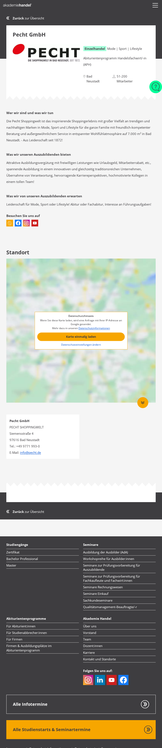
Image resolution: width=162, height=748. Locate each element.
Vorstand (89, 633)
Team (87, 639)
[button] (155, 5)
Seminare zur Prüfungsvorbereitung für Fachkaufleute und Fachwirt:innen (111, 578)
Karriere (89, 652)
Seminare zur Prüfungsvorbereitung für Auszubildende (111, 567)
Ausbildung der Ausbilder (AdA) (105, 552)
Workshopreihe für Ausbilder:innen (108, 559)
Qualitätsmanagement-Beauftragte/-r (110, 607)
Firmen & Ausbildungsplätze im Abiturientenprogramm (29, 648)
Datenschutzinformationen (94, 328)
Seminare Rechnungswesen (103, 587)
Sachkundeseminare (97, 600)
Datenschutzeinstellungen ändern (81, 344)
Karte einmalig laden (81, 337)
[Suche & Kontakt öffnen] (155, 84)
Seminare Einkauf (95, 593)
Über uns (89, 626)
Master (11, 565)
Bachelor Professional (22, 559)
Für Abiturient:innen (20, 626)
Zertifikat (12, 552)
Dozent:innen (93, 646)
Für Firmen (14, 639)
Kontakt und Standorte (99, 659)
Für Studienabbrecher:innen (26, 633)
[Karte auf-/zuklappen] (142, 402)
